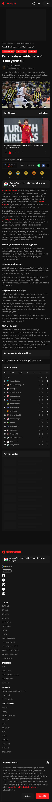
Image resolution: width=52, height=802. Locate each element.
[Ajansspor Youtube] (3, 593)
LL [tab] (34, 373)
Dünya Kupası (7, 658)
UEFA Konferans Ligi (10, 646)
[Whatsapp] (38, 165)
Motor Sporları (8, 716)
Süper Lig (5, 606)
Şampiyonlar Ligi (8, 638)
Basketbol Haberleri (24, 44)
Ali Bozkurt (16, 66)
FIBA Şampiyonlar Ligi (10, 675)
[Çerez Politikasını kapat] (47, 762)
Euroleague (32, 51)
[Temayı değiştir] (46, 3)
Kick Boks (6, 728)
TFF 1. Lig (5, 610)
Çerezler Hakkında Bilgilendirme (22, 787)
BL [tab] (47, 373)
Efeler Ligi (6, 695)
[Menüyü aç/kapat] (38, 3)
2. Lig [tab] (20, 373)
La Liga (4, 630)
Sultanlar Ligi (7, 699)
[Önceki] (6, 153)
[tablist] (26, 372)
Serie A (4, 634)
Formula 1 (6, 744)
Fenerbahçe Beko (8, 51)
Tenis (4, 732)
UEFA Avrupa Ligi (8, 642)
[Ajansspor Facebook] (3, 575)
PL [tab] (28, 373)
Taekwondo (6, 752)
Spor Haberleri (7, 44)
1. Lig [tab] (12, 373)
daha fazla (43, 113)
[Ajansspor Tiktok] (3, 589)
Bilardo (5, 740)
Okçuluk (5, 748)
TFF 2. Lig (5, 614)
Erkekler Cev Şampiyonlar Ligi (13, 691)
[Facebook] (43, 165)
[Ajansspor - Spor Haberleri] (9, 3)
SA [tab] (41, 373)
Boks (4, 724)
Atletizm (5, 720)
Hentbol (5, 708)
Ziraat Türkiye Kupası (10, 650)
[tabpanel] (26, 411)
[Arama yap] (33, 3)
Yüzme (4, 736)
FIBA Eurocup (7, 679)
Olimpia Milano (21, 51)
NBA (3, 667)
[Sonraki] (46, 153)
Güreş (4, 712)
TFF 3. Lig (5, 618)
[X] (47, 165)
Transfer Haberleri (9, 654)
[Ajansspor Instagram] (3, 584)
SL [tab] (5, 373)
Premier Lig (6, 626)
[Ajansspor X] (3, 580)
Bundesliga (6, 622)
